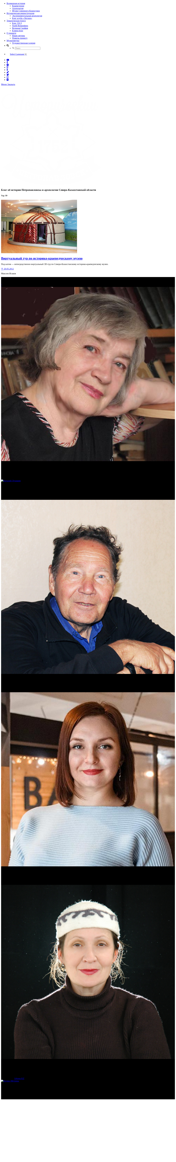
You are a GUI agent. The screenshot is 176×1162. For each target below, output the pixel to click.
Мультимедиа (13, 40)
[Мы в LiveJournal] (8, 72)
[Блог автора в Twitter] (8, 75)
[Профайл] (88, 481)
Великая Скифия (20, 28)
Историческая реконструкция (20, 13)
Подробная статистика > (25, 1098)
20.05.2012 (8, 269)
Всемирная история (16, 3)
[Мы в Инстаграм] (8, 77)
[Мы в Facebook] (7, 62)
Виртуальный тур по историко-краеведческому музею (41, 258)
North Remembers (20, 26)
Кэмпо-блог (17, 30)
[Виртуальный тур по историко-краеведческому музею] (39, 252)
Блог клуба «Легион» (22, 18)
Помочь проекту (20, 38)
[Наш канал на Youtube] (8, 60)
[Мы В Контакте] (8, 80)
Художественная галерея (23, 43)
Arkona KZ (19, 1078)
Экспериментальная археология (27, 16)
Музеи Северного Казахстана (26, 11)
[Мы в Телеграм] (8, 65)
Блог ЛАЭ (17, 23)
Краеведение (18, 6)
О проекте (11, 33)
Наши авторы (18, 35)
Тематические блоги (16, 21)
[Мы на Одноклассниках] (7, 70)
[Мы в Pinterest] (7, 67)
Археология (17, 8)
